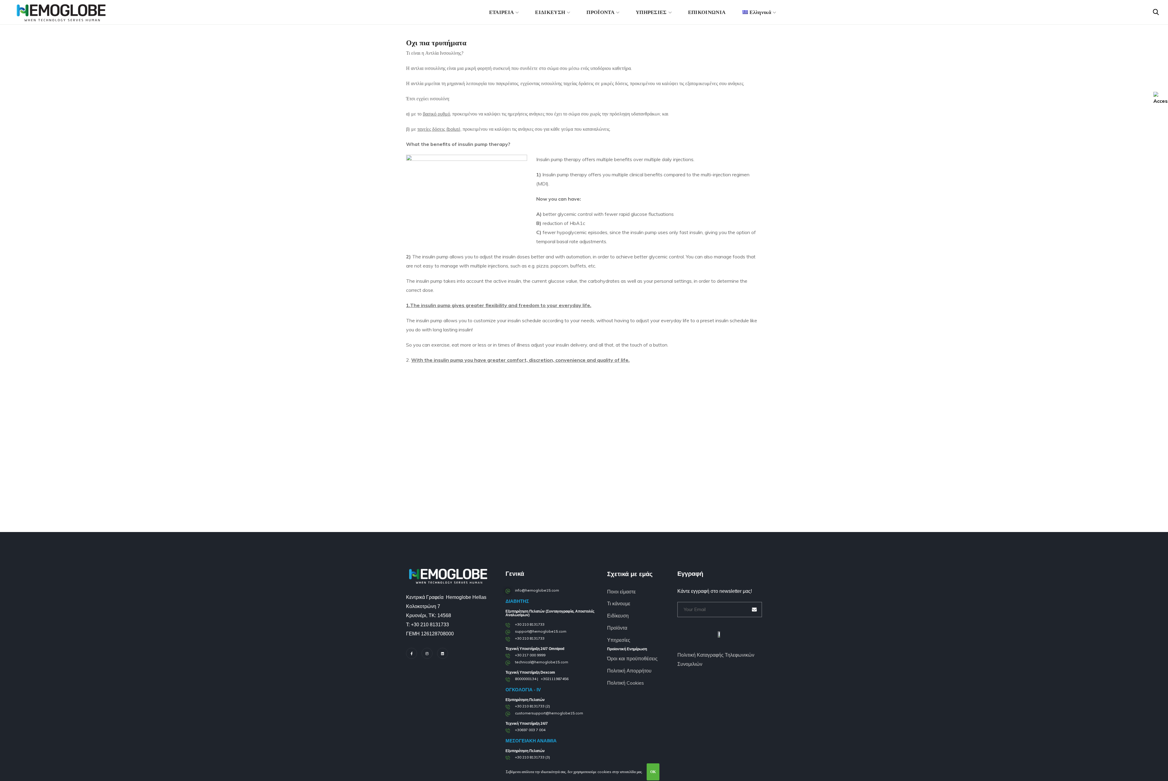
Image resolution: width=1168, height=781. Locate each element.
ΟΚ (653, 771)
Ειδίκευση (618, 616)
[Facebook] (411, 653)
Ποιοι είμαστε (621, 592)
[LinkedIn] (442, 653)
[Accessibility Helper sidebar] (1160, 98)
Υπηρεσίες (618, 640)
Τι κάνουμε (618, 603)
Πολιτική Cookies (625, 683)
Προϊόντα (617, 628)
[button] (1156, 12)
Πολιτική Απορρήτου (629, 671)
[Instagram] (427, 653)
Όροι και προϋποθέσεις (632, 658)
